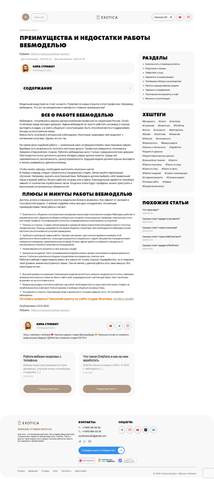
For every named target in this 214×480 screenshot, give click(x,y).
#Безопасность (149, 143)
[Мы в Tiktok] (145, 429)
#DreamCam (164, 125)
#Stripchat (147, 138)
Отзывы (45, 471)
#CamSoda (175, 121)
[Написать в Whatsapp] (84, 441)
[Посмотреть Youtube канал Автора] (110, 326)
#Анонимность (163, 138)
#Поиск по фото (169, 168)
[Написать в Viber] (89, 441)
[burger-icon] (25, 17)
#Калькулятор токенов (153, 160)
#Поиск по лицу (173, 164)
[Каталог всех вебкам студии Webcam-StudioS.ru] (127, 460)
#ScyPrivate (159, 134)
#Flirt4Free (179, 125)
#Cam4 (162, 121)
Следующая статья (105, 388)
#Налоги (173, 160)
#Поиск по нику (150, 168)
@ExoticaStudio (87, 334)
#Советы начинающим (176, 173)
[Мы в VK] (153, 429)
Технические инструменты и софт (162, 94)
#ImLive (146, 130)
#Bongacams (148, 121)
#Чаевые (166, 181)
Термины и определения (157, 89)
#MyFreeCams (176, 130)
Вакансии (39, 17)
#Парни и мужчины (152, 164)
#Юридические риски (153, 186)
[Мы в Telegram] (121, 429)
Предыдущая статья (49, 388)
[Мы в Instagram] (188, 17)
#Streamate (174, 134)
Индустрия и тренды (155, 68)
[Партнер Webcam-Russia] (86, 460)
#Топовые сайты (150, 181)
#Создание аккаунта (152, 177)
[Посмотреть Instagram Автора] (127, 326)
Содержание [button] (37, 88)
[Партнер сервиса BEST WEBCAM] (106, 460)
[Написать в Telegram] (79, 441)
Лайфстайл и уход (154, 72)
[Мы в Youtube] (179, 17)
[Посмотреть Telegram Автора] (119, 326)
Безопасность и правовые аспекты (162, 64)
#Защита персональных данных (158, 155)
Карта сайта (80, 471)
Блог (55, 471)
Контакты (66, 471)
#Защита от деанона (152, 151)
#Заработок (175, 147)
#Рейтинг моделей (151, 173)
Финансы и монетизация (157, 98)
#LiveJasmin (159, 130)
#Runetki (146, 134)
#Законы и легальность (154, 147)
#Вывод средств (169, 143)
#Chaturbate (148, 125)
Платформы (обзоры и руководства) (163, 81)
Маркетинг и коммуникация (159, 77)
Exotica (21, 471)
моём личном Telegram (34, 337)
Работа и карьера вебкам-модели (50, 53)
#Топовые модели (175, 177)
